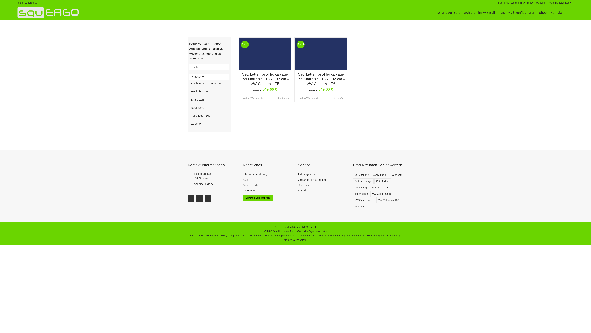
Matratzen (197, 99)
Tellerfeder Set (200, 115)
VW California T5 (382, 193)
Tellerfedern (361, 193)
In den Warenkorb (253, 98)
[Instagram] (199, 198)
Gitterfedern (382, 181)
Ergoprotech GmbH (319, 231)
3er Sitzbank (380, 174)
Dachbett (396, 174)
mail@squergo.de (27, 2)
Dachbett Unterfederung (206, 83)
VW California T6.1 (389, 200)
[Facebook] (208, 198)
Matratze (377, 187)
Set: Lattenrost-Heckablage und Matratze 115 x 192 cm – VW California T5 (265, 79)
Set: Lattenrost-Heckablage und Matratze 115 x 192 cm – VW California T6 (321, 79)
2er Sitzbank (362, 174)
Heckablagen (199, 91)
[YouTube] (191, 198)
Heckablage (361, 187)
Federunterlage (363, 181)
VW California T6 (364, 200)
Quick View (283, 98)
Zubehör (196, 123)
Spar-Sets (197, 107)
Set (388, 187)
